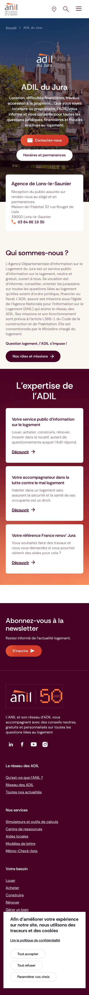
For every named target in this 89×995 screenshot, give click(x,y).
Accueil (11, 28)
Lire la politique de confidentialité (35, 940)
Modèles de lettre (20, 843)
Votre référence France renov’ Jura (44, 535)
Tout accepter (27, 954)
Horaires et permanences (44, 155)
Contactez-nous (48, 140)
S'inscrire (20, 650)
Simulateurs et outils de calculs (32, 821)
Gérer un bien (17, 909)
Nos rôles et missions (30, 356)
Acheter (12, 887)
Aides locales (17, 836)
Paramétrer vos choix (33, 976)
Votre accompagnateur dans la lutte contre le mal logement (40, 480)
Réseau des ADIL (20, 784)
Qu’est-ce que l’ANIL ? (24, 777)
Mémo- (21, 850)
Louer (10, 880)
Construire (15, 895)
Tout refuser (26, 965)
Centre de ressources (24, 829)
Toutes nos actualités (24, 792)
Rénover (12, 902)
